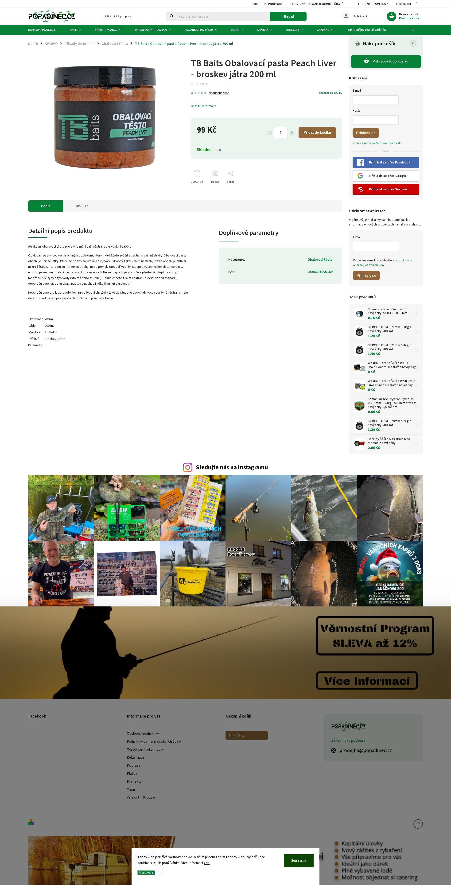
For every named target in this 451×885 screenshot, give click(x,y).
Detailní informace (203, 106)
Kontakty (134, 781)
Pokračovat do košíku (390, 61)
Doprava (133, 765)
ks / (237, 735)
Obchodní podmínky (268, 4)
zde (207, 863)
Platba (132, 773)
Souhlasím (298, 860)
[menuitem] (45, 30)
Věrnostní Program (142, 797)
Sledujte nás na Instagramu (232, 467)
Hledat (288, 16)
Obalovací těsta (320, 259)
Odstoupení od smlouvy (369, 4)
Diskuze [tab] (82, 206)
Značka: (330, 93)
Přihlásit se (366, 133)
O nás (131, 789)
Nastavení (146, 872)
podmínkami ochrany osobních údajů (382, 263)
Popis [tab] (45, 206)
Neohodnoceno (219, 93)
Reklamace (404, 4)
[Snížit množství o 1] (270, 133)
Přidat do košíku (317, 132)
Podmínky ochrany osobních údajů (317, 4)
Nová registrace (364, 143)
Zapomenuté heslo (388, 143)
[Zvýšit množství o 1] (292, 133)
